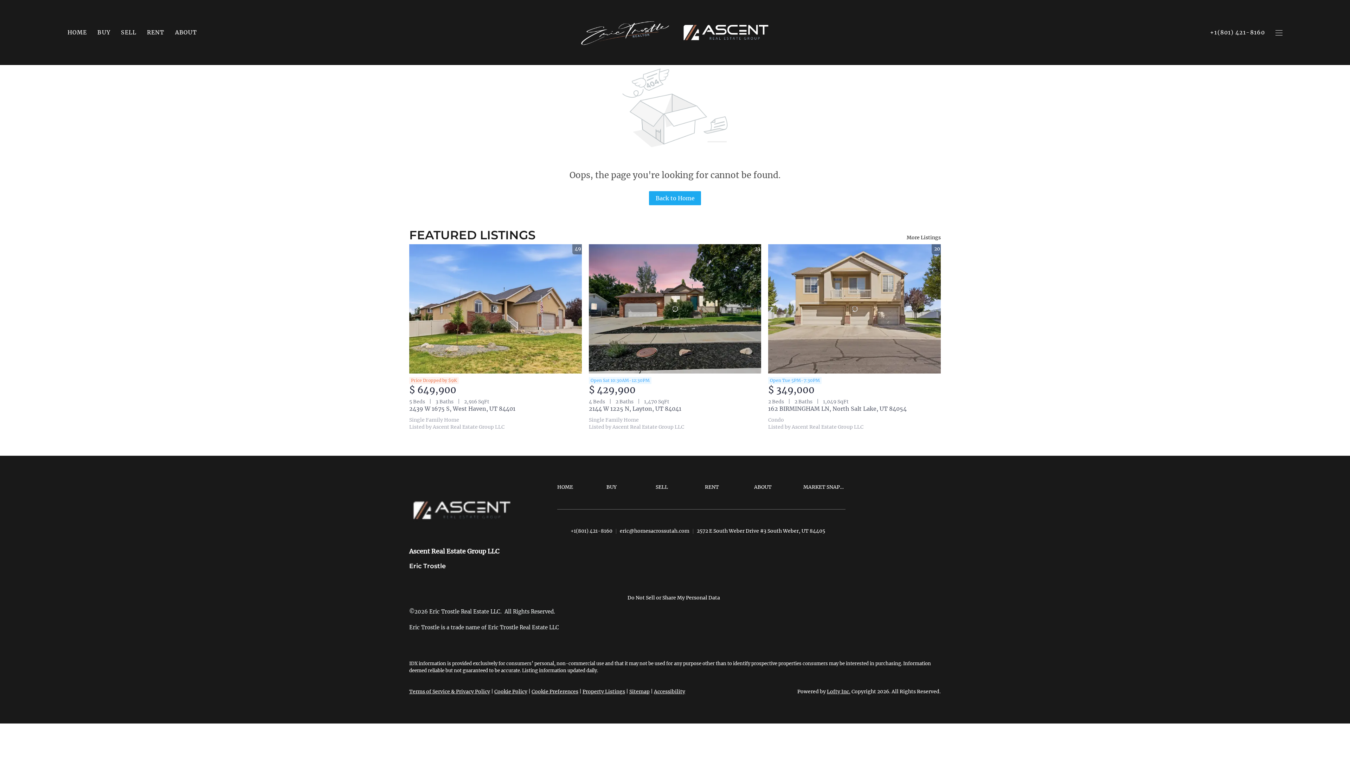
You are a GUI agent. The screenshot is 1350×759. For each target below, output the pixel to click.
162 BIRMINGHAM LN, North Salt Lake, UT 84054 (837, 408)
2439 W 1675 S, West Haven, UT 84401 (462, 408)
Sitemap (639, 691)
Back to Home (675, 198)
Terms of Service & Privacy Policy (449, 691)
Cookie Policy (510, 691)
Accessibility (669, 691)
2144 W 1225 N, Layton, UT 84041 (635, 408)
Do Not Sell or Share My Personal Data (674, 598)
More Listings (924, 237)
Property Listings (604, 691)
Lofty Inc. (838, 691)
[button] (103, 32)
